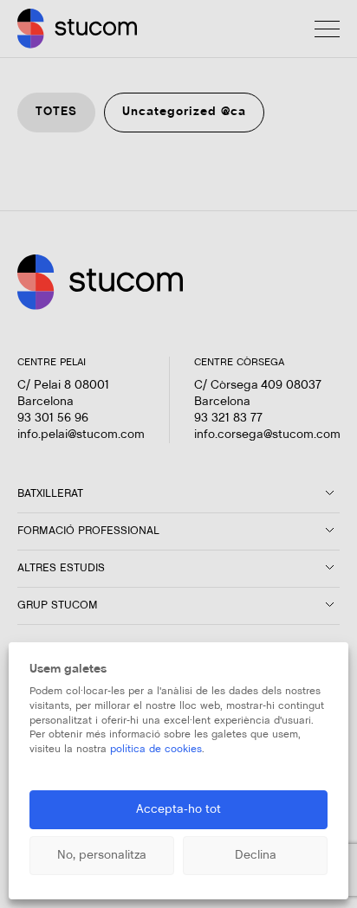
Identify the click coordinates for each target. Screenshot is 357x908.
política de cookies (156, 749)
